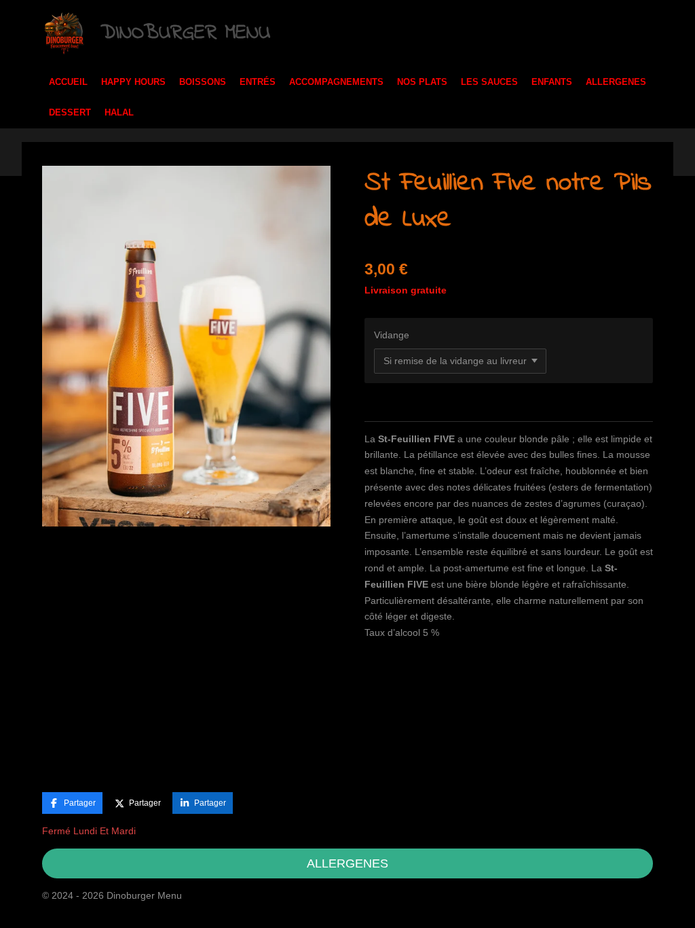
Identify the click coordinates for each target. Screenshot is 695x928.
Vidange (391, 334)
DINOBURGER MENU (185, 33)
